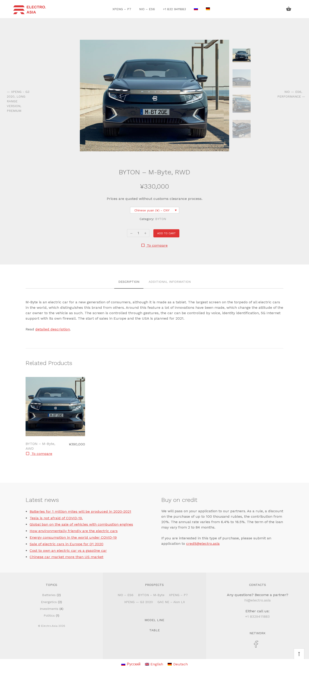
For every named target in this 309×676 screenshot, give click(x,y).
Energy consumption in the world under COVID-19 (73, 537)
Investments (49, 609)
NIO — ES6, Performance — (289, 94)
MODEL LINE (154, 620)
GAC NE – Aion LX (171, 602)
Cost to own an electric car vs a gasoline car (68, 550)
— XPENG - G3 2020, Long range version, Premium (18, 101)
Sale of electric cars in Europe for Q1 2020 (66, 544)
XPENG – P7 (121, 9)
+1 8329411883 (257, 616)
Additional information (170, 281)
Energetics (49, 602)
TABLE (154, 630)
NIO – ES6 (147, 9)
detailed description (52, 329)
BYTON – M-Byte (151, 595)
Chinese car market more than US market (66, 557)
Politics (49, 615)
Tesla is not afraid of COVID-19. (56, 518)
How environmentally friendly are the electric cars (74, 531)
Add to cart (166, 233)
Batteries (49, 595)
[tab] (128, 282)
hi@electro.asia (257, 600)
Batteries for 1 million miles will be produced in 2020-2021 (80, 511)
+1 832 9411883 (174, 9)
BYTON (160, 219)
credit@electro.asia (203, 543)
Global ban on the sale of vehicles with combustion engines (81, 524)
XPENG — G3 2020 (138, 602)
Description (128, 281)
